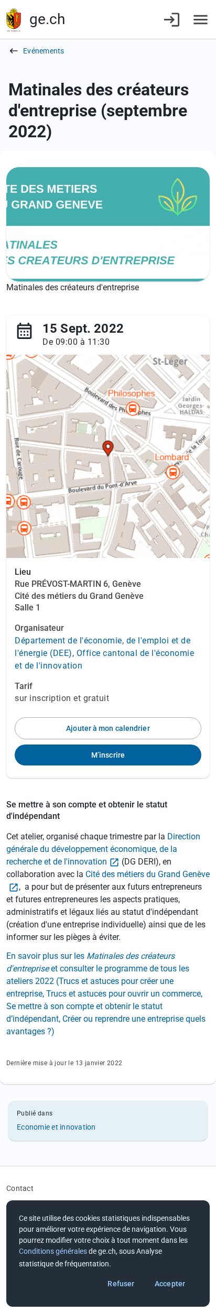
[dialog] (108, 1253)
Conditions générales (53, 1251)
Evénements (43, 51)
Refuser (120, 1283)
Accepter (170, 1283)
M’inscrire (108, 755)
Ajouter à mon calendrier (107, 728)
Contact (20, 1188)
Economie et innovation (56, 1127)
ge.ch (47, 19)
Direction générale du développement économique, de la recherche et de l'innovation (103, 849)
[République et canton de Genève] (13, 19)
